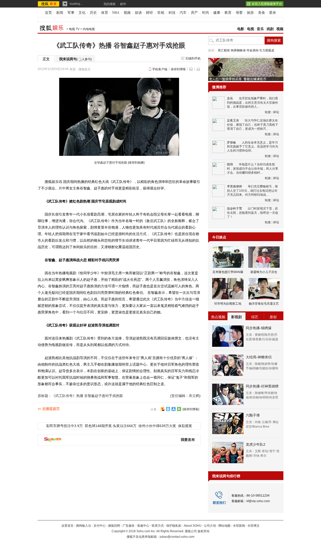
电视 (250, 29)
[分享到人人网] (174, 409)
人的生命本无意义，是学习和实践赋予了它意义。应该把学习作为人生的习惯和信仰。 (252, 147)
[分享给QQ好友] (168, 409)
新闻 (59, 13)
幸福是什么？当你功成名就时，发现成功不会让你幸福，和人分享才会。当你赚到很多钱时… (252, 168)
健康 (216, 13)
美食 (261, 13)
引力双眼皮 (266, 50)
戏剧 (270, 29)
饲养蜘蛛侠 (238, 50)
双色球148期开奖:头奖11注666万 (110, 426)
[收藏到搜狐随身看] (179, 409)
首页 (48, 13)
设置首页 (67, 525)
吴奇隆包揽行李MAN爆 (227, 272)
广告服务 (129, 525)
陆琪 (230, 164)
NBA (115, 13)
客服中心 (143, 525)
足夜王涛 (233, 120)
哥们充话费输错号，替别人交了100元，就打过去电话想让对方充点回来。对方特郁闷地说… (252, 190)
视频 (127, 13)
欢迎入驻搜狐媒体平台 (267, 4)
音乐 (260, 29)
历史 (93, 13)
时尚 (205, 13)
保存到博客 (178, 69)
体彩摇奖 (185, 426)
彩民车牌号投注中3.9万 (64, 426)
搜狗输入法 (83, 525)
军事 (70, 13)
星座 (272, 13)
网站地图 (224, 525)
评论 (276, 112)
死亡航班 (224, 50)
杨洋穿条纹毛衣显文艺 (264, 303)
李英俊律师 (234, 186)
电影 (240, 29)
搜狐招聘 (114, 525)
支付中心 (100, 525)
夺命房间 (253, 50)
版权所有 (204, 531)
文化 (82, 13)
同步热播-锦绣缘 (259, 328)
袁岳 (230, 98)
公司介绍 (210, 525)
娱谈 (138, 13)
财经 (149, 13)
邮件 (123, 4)
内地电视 (89, 29)
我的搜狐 (110, 4)
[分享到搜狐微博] (162, 409)
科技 (172, 13)
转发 (268, 112)
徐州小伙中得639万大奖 (157, 426)
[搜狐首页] (49, 4)
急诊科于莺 (234, 208)
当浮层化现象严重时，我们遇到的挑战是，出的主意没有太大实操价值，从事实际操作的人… (252, 102)
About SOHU (192, 525)
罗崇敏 (231, 142)
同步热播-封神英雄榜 (262, 386)
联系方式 (158, 525)
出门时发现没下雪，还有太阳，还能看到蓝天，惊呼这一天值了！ (252, 213)
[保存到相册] (136, 162)
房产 (194, 13)
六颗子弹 (253, 415)
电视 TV (74, 29)
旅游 (250, 13)
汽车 (183, 13)
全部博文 (254, 525)
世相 (160, 13)
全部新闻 (239, 525)
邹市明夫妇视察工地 (227, 303)
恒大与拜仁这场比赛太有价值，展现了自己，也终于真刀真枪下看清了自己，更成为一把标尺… (252, 124)
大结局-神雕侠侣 (259, 357)
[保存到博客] (191, 409)
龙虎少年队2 (255, 444)
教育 (227, 13)
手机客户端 (159, 69)
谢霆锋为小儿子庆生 (263, 272)
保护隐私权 (173, 525)
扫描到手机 (193, 58)
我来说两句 (75, 59)
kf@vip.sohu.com (258, 501)
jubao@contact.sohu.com (177, 536)
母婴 (239, 13)
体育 (104, 13)
